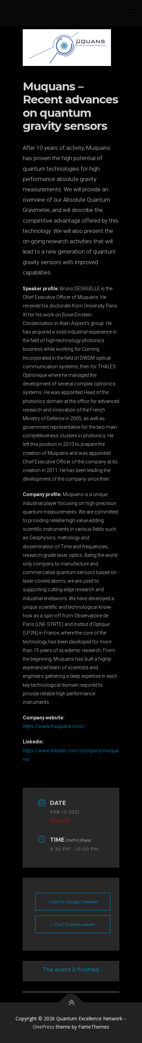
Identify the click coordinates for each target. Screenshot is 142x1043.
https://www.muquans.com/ (54, 726)
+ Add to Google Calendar (73, 901)
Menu (130, 13)
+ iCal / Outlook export (72, 924)
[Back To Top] (71, 1002)
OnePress (43, 1026)
